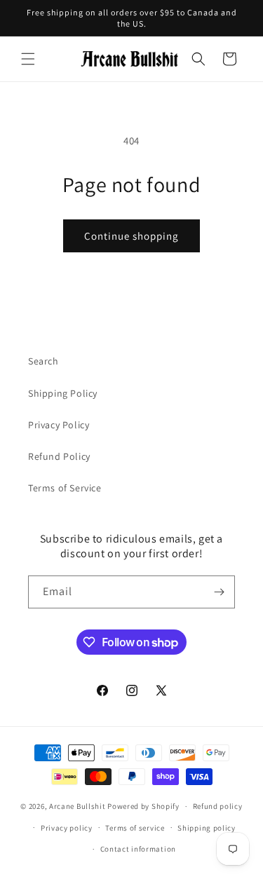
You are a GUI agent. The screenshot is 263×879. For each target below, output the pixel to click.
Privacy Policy (58, 424)
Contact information (138, 849)
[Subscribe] (218, 591)
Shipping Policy (62, 393)
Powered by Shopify (143, 806)
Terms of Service (65, 488)
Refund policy (218, 806)
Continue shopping (131, 236)
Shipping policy (206, 828)
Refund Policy (59, 456)
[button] (28, 58)
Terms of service (134, 828)
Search (43, 361)
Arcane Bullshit (77, 806)
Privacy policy (67, 828)
